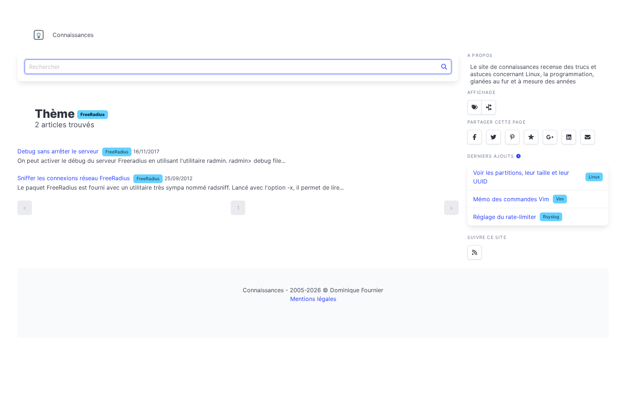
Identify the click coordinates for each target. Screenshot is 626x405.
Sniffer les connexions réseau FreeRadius (73, 178)
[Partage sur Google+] (550, 137)
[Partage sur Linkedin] (569, 137)
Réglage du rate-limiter (504, 216)
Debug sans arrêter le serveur (58, 151)
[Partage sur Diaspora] (531, 137)
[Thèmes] (474, 107)
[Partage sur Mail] (587, 137)
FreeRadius (92, 114)
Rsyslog (551, 216)
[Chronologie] (488, 107)
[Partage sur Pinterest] (512, 137)
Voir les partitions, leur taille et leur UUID (521, 177)
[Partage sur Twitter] (493, 137)
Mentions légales (313, 298)
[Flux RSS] (474, 252)
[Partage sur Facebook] (474, 137)
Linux (594, 176)
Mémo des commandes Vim (511, 199)
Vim (560, 199)
